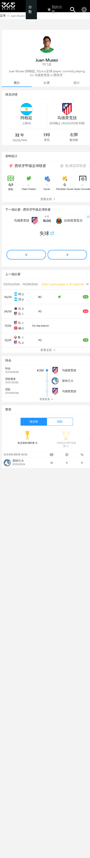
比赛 (47, 82)
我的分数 (57, 9)
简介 (17, 82)
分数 (30, 9)
